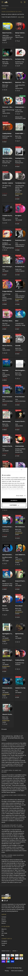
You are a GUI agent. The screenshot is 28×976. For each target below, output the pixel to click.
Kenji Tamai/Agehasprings (7, 244)
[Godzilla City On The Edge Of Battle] (7, 209)
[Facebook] (2, 900)
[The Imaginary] (7, 233)
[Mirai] (20, 314)
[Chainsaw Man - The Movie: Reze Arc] (20, 100)
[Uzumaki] (20, 339)
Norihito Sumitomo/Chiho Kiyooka (7, 296)
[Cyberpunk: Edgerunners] (20, 466)
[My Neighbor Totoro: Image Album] (7, 52)
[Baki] (7, 466)
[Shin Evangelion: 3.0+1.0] (20, 364)
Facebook (4, 943)
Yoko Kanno (7, 529)
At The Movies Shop (16, 968)
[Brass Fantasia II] (7, 390)
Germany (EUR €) (5, 950)
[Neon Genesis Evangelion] (7, 548)
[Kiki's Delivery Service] (20, 520)
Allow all (14, 500)
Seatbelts (7, 136)
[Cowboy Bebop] (7, 127)
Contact (4, 917)
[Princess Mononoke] (7, 681)
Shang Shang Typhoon (6, 373)
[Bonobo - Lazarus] (7, 176)
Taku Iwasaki (18, 218)
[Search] (21, 2)
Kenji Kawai (7, 717)
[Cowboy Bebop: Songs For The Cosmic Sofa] (7, 520)
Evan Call (7, 85)
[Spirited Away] (7, 415)
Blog (3, 935)
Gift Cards (4, 933)
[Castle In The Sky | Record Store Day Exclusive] (7, 439)
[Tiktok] (7, 900)
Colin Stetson (18, 348)
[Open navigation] (2, 2)
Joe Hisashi (7, 269)
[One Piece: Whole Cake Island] (7, 314)
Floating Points (20, 160)
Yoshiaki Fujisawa (20, 269)
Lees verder (21, 17)
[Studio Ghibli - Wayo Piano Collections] (20, 127)
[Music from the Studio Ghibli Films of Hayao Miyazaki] (7, 26)
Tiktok (3, 945)
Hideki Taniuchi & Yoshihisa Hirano (20, 243)
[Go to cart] (25, 2)
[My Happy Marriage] (7, 76)
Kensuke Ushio (20, 109)
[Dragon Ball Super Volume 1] (7, 285)
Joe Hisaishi (7, 61)
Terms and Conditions (17, 970)
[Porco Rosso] (20, 599)
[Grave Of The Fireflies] (20, 574)
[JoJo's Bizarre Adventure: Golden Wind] (20, 548)
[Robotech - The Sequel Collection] (20, 76)
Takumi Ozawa (20, 35)
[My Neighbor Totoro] (7, 627)
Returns (4, 919)
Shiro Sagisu (20, 373)
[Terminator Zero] (20, 176)
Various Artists (20, 61)
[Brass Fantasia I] (20, 390)
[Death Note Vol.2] (20, 285)
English (14, 950)
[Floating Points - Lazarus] (20, 151)
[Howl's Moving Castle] (7, 260)
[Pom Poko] (7, 364)
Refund (3, 923)
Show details (19, 495)
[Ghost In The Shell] (7, 708)
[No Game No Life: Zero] (20, 260)
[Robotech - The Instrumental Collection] (7, 100)
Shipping (4, 921)
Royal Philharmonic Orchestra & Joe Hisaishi (7, 36)
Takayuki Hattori (7, 218)
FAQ (3, 931)
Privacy (7, 970)
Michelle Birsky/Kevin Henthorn (20, 187)
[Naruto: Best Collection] (7, 339)
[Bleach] (7, 599)
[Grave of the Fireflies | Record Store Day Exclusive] (20, 415)
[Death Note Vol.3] (20, 233)
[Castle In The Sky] (20, 681)
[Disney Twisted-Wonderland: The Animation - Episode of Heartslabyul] (20, 26)
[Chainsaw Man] (20, 439)
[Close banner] (25, 469)
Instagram (4, 941)
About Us (4, 929)
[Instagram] (5, 900)
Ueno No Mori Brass (7, 399)
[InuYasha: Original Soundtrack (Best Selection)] (20, 52)
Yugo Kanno (20, 557)
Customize (13, 505)
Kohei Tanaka (7, 323)
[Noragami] (20, 209)
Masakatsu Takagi (20, 323)
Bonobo (7, 185)
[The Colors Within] (7, 151)
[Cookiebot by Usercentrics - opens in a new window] (16, 470)
